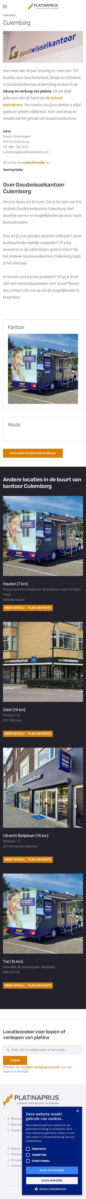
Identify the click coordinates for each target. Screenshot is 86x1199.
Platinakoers (19, 1124)
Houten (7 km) (15, 583)
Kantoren (9, 15)
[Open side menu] (5, 7)
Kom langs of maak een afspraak (33, 453)
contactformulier (34, 162)
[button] (52, 1189)
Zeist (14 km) (14, 709)
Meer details (15, 608)
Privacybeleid (20, 1160)
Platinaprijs (18, 1119)
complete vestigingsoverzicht (40, 1067)
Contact (16, 1166)
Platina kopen (20, 1154)
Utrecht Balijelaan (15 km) (25, 835)
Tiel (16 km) (13, 961)
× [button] (77, 1111)
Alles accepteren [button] (52, 1170)
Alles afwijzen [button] (52, 1180)
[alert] (52, 1151)
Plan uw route (39, 608)
